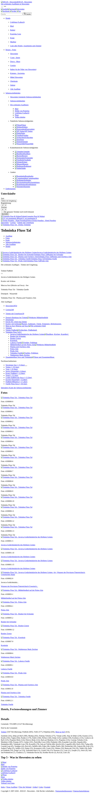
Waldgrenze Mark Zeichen (20, 355)
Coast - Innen (15, 58)
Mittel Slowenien (16, 77)
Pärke (23, 133)
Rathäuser (27, 166)
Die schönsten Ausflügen (19, 105)
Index (3, 787)
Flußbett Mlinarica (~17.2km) (16, 382)
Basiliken (27, 154)
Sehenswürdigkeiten (13, 93)
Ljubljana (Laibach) (17, 22)
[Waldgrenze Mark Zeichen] (19, 649)
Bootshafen (29, 176)
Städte (23, 168)
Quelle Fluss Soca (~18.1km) (16, 384)
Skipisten (26, 187)
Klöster (24, 162)
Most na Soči (60, 732)
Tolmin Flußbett (21, 330)
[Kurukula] (13, 637)
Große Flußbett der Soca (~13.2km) (19, 378)
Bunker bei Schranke (18, 336)
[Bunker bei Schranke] (17, 614)
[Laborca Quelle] (15, 661)
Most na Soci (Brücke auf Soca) (26, 326)
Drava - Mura (15, 62)
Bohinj (12, 30)
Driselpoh (10, 320)
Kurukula (13, 340)
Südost (12, 85)
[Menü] (5, 7)
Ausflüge (9, 236)
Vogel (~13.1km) (12, 375)
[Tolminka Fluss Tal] (16, 398)
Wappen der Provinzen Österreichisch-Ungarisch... (19, 586)
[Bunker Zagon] (15, 626)
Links (41, 787)
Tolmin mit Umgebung (25, 223)
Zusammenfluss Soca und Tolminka (19, 357)
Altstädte (26, 152)
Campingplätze (33, 178)
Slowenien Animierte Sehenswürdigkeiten (25, 97)
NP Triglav (29, 131)
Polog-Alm (14, 349)
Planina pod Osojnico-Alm (20, 347)
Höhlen (25, 127)
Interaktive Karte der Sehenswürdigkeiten (16, 388)
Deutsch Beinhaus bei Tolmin (16, 318)
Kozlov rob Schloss (13, 324)
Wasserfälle (29, 144)
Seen (22, 140)
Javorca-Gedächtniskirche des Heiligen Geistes (39, 334)
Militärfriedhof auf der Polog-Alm (22, 345)
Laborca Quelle (16, 343)
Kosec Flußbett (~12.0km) (15, 373)
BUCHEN (5, 214)
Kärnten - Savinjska (17, 73)
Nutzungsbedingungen (63, 791)
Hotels (8, 18)
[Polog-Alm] (13, 602)
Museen (25, 164)
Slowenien (14, 54)
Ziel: (2, 199)
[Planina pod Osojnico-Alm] (19, 685)
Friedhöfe (27, 160)
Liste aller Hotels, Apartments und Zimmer (25, 46)
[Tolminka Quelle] (16, 697)
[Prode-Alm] (13, 673)
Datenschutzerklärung (81, 791)
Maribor (13, 42)
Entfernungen (11, 189)
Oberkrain (14, 81)
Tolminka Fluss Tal (13, 332)
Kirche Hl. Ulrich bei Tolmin (16, 322)
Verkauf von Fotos (7, 783)
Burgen (25, 156)
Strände (25, 142)
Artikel (35, 787)
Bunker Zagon (15, 338)
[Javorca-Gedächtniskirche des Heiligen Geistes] (27, 537)
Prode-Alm (14, 351)
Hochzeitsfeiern (34, 182)
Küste (12, 38)
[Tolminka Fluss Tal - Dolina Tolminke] (16, 225)
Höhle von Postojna (22, 111)
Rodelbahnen (31, 185)
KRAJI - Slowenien (24, 2)
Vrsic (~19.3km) (12, 369)
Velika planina (20, 117)
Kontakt (47, 787)
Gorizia (13, 65)
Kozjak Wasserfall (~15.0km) (16, 380)
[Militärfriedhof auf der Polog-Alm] (22, 590)
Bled (12, 26)
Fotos (8, 238)
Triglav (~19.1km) (12, 367)
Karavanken (30, 129)
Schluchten (29, 137)
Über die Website (25, 787)
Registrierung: (6, 203)
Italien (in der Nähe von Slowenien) (23, 69)
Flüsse (23, 125)
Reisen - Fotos (11, 50)
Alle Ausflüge (15, 89)
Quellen (25, 135)
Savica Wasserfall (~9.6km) (16, 371)
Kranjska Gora (15, 34)
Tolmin (9, 328)
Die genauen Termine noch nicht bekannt (19, 212)
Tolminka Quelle (16, 353)
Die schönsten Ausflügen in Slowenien (15, 4)
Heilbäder (27, 180)
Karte (8, 240)
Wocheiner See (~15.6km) (15, 365)
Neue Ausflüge (11, 787)
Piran (17, 115)
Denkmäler (29, 158)
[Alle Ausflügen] (2, 273)
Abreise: (4, 207)
